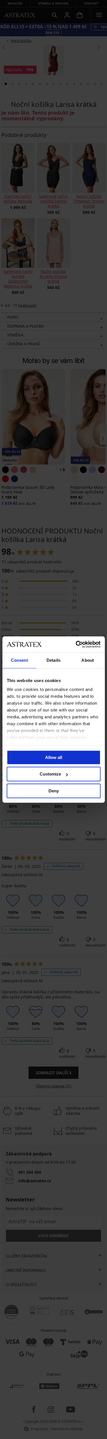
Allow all (53, 757)
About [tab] (87, 660)
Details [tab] (53, 660)
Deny (54, 790)
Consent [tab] (19, 660)
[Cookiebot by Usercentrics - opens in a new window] (76, 644)
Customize (50, 774)
